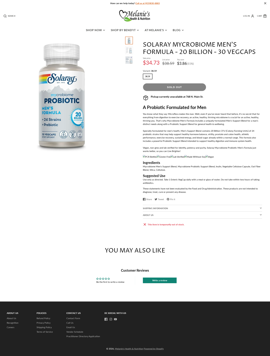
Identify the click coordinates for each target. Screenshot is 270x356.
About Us (11, 318)
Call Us (69, 322)
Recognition (12, 322)
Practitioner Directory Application (83, 336)
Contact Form (73, 318)
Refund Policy (43, 318)
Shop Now (94, 30)
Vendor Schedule (74, 331)
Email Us (70, 327)
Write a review (159, 280)
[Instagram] (110, 319)
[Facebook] (106, 319)
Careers (10, 327)
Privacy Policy (43, 322)
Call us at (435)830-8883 (147, 3)
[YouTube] (115, 319)
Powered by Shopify (154, 348)
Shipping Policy (44, 327)
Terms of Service (45, 331)
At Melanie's (154, 30)
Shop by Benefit (123, 30)
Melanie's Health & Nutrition (129, 348)
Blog (177, 30)
